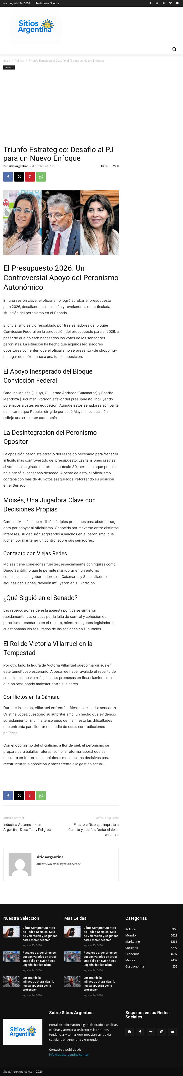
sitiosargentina (18, 166)
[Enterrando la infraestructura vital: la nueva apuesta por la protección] (11, 981)
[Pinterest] (30, 177)
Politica (19, 61)
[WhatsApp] (41, 177)
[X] (164, 3)
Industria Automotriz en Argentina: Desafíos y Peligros (27, 827)
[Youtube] (177, 3)
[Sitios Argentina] (35, 26)
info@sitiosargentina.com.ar (69, 1054)
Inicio (6, 61)
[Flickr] (151, 1032)
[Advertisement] (61, 109)
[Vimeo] (170, 3)
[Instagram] (157, 3)
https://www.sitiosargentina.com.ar (58, 864)
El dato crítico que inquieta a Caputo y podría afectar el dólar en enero (93, 830)
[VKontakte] (172, 1032)
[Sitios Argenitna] (22, 1032)
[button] (174, 49)
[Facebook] (150, 3)
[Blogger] (129, 1032)
